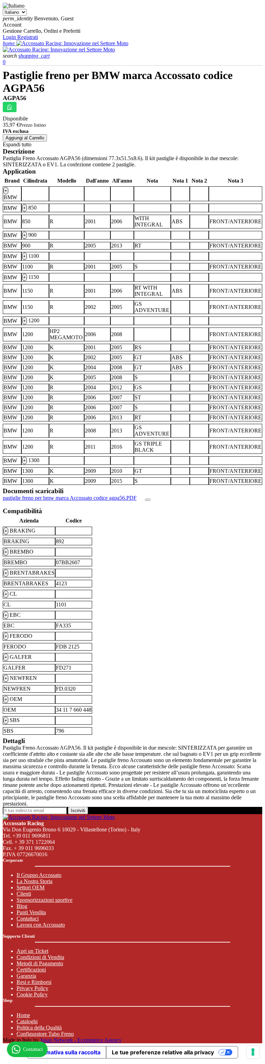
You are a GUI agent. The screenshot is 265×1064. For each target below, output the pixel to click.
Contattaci (28, 918)
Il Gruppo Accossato (39, 875)
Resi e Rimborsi (34, 982)
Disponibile (15, 118)
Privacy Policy (32, 988)
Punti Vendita (31, 912)
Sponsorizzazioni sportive (44, 900)
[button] (10, 56)
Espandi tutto (17, 144)
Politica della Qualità (39, 1028)
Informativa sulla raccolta (66, 1052)
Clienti (24, 894)
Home (23, 1015)
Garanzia (26, 976)
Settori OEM (31, 887)
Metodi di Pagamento (40, 963)
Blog (22, 906)
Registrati (27, 37)
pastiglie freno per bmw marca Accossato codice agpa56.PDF (70, 498)
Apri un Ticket (32, 951)
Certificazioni (31, 970)
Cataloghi (27, 1021)
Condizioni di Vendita (40, 957)
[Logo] (72, 43)
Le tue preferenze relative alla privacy (163, 1052)
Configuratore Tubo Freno (45, 1034)
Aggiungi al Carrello (25, 137)
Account (12, 25)
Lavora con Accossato (41, 925)
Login (10, 37)
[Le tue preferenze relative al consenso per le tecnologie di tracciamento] (252, 1051)
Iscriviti (78, 810)
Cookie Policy (32, 994)
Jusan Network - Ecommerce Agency (80, 1040)
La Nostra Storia (34, 881)
